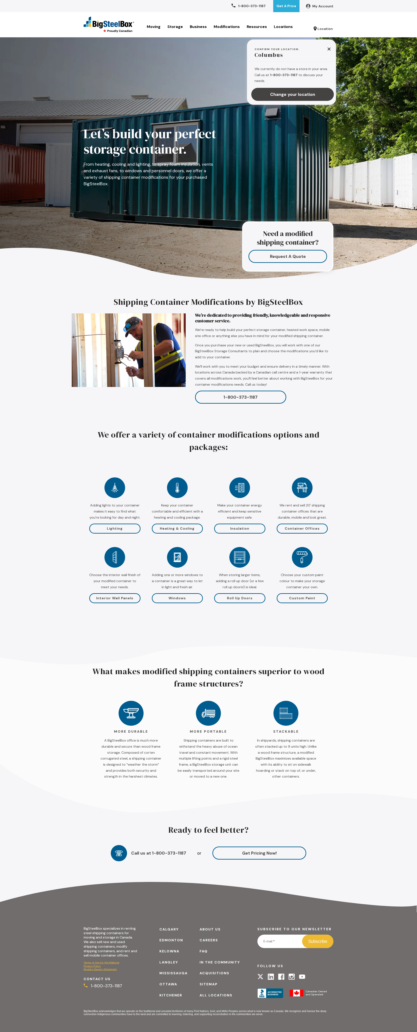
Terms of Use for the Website (101, 962)
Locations (283, 26)
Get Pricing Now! (259, 853)
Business (198, 26)
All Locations (216, 995)
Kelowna (169, 951)
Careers (209, 940)
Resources (257, 26)
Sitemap (209, 984)
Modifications (227, 26)
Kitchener (170, 995)
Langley (168, 962)
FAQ (204, 951)
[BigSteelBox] (108, 24)
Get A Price (286, 6)
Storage (175, 26)
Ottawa (168, 984)
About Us (210, 929)
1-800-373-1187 (240, 397)
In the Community (220, 962)
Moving (154, 26)
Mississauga (173, 973)
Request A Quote (288, 256)
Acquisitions (214, 973)
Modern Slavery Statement (100, 969)
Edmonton (171, 940)
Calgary (169, 929)
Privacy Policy (92, 966)
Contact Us (97, 979)
